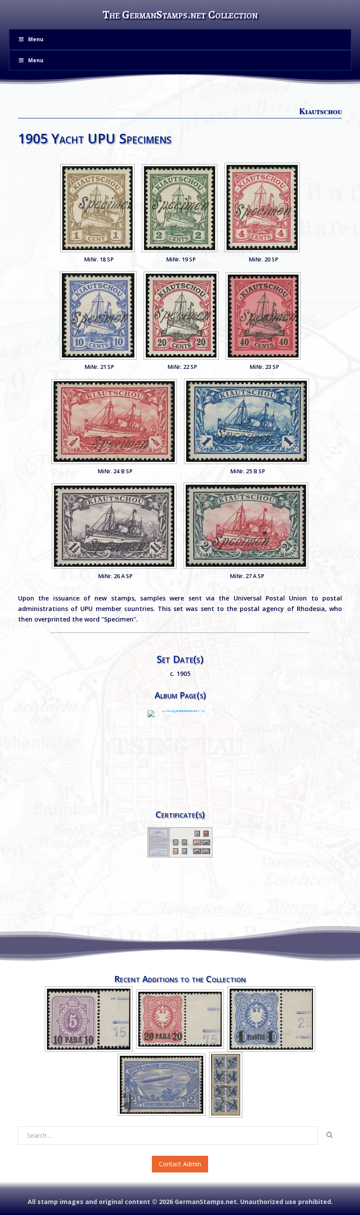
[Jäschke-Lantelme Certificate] (180, 842)
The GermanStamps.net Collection (180, 14)
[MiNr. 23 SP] (263, 316)
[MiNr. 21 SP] (98, 315)
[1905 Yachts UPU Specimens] (180, 713)
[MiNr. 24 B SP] (114, 421)
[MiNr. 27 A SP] (246, 525)
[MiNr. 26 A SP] (114, 526)
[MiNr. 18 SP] (97, 208)
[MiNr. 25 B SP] (246, 421)
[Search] (330, 1135)
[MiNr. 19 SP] (179, 208)
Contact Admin (180, 1164)
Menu (35, 39)
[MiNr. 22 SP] (181, 316)
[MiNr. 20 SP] (262, 207)
